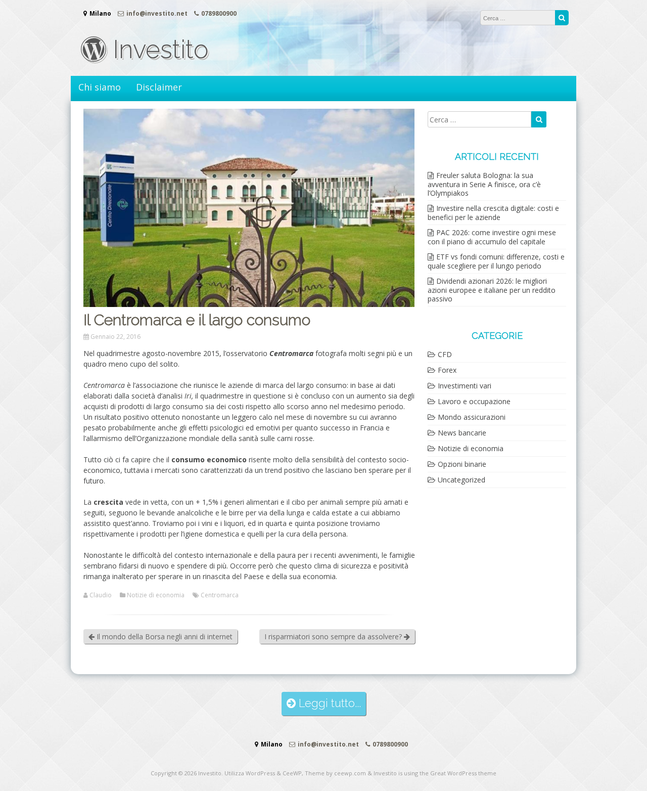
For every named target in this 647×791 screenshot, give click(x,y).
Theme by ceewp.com (335, 773)
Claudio (100, 595)
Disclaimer (159, 87)
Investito (157, 49)
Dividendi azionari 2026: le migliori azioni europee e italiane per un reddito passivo (492, 289)
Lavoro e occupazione (474, 401)
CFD (445, 354)
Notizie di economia (155, 595)
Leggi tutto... (328, 703)
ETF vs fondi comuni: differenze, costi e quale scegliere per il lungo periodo (496, 261)
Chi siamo (99, 87)
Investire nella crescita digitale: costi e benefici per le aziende (493, 212)
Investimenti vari (464, 385)
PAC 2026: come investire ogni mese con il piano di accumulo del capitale (492, 237)
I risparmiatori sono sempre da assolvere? (334, 636)
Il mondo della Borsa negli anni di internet (164, 636)
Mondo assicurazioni (471, 417)
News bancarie (462, 432)
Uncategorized (461, 480)
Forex (447, 370)
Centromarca (220, 595)
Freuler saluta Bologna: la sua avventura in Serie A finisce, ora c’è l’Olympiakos (484, 184)
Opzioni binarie (462, 464)
